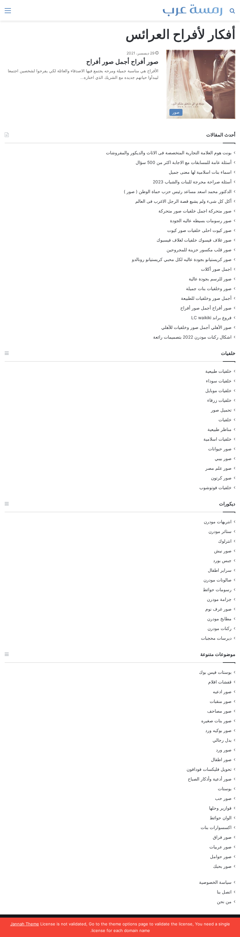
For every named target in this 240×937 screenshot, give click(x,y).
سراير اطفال (220, 570)
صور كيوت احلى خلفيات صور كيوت (199, 230)
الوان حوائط (221, 817)
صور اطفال (221, 759)
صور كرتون (221, 477)
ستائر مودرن (220, 531)
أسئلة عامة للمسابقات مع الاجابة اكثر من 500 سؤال (184, 162)
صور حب (223, 798)
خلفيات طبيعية (218, 371)
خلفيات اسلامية (217, 439)
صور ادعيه (222, 691)
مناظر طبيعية (220, 429)
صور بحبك (222, 866)
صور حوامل (221, 856)
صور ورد (224, 749)
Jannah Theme (24, 923)
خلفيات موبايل (218, 390)
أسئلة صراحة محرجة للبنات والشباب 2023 (192, 181)
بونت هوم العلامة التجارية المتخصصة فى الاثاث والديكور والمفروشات (169, 152)
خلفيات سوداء (219, 380)
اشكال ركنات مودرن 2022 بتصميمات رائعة (192, 337)
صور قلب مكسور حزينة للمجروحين (199, 249)
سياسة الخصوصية (215, 882)
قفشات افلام (220, 681)
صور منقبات (221, 701)
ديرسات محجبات (216, 638)
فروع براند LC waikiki (211, 317)
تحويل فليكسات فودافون (209, 769)
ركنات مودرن (220, 628)
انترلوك (225, 541)
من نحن (224, 901)
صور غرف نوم (218, 609)
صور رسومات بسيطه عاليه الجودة (201, 220)
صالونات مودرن (217, 579)
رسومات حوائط (217, 589)
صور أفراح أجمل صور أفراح (122, 61)
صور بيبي (223, 458)
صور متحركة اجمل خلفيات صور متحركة (195, 210)
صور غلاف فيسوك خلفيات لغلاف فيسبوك (194, 240)
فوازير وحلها (220, 808)
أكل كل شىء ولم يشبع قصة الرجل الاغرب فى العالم (183, 201)
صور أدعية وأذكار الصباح (210, 778)
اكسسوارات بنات (216, 827)
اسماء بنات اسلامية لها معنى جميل (200, 172)
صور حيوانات (220, 448)
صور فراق (222, 837)
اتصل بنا (224, 891)
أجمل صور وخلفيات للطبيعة (206, 298)
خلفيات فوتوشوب (215, 487)
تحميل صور (221, 409)
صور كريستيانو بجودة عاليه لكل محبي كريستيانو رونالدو (182, 259)
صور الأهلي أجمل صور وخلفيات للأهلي (196, 327)
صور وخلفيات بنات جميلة (209, 288)
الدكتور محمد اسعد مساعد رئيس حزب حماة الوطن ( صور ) (178, 191)
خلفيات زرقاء (219, 400)
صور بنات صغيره (216, 720)
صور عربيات (220, 846)
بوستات (225, 788)
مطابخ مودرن (219, 618)
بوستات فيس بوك (215, 672)
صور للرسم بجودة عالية (210, 278)
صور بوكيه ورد (218, 730)
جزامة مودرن (219, 599)
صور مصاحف (219, 711)
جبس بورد (222, 560)
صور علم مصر (218, 468)
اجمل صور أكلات (216, 269)
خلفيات (225, 419)
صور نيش (223, 550)
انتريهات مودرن (218, 521)
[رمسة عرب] (192, 10)
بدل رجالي (222, 740)
